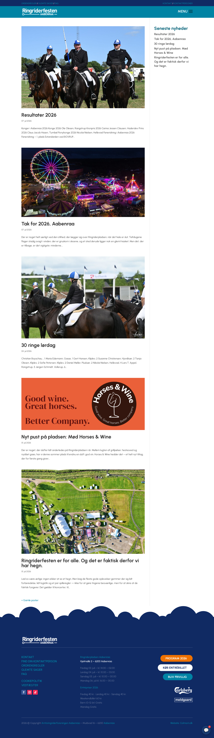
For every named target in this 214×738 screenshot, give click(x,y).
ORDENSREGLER (29, 3)
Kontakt (27, 657)
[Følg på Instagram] (29, 692)
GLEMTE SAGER (45, 3)
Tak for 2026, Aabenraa (47, 224)
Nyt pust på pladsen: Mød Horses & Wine (66, 437)
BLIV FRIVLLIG (177, 677)
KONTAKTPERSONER (183, 3)
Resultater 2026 (38, 115)
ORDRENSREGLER (33, 665)
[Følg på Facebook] (23, 692)
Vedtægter (29, 685)
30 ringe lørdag (38, 345)
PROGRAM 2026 (176, 658)
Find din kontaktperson (39, 661)
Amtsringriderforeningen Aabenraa (60, 723)
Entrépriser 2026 (89, 687)
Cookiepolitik (31, 681)
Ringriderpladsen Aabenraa (95, 657)
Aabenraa (109, 723)
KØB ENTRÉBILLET (175, 667)
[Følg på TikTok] (35, 692)
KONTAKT (167, 3)
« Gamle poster (29, 600)
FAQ (56, 3)
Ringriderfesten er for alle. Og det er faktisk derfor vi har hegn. (80, 563)
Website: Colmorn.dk (181, 723)
